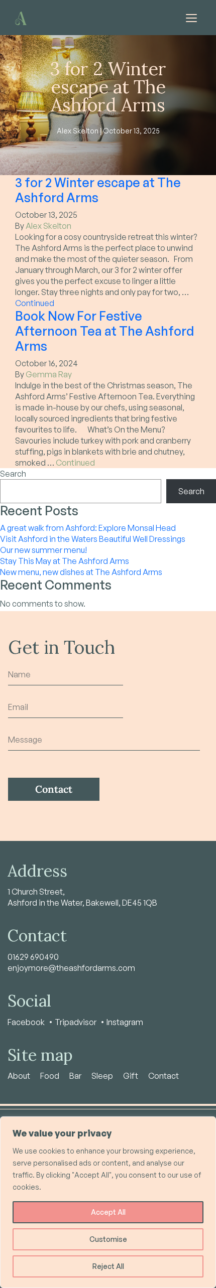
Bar (75, 1076)
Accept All (108, 1212)
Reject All (108, 1266)
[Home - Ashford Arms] (21, 17)
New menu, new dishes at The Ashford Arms (81, 572)
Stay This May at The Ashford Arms (64, 561)
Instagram (124, 1022)
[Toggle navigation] (191, 17)
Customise (108, 1239)
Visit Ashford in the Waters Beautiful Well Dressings (92, 539)
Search (13, 474)
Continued (34, 303)
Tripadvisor (75, 1022)
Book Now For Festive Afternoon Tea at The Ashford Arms (104, 331)
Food (49, 1076)
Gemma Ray (49, 374)
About (19, 1076)
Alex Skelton (48, 226)
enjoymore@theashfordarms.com (71, 968)
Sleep (102, 1076)
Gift (130, 1076)
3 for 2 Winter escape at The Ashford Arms (98, 190)
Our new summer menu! (43, 550)
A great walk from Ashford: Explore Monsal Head (88, 528)
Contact (163, 1076)
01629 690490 (33, 957)
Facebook (26, 1022)
